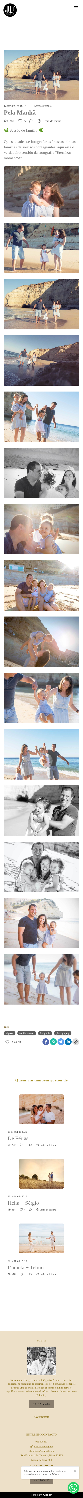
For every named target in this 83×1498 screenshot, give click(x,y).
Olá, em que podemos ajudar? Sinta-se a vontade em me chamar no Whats (45, 1472)
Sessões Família (43, 106)
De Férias (18, 1138)
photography (62, 1033)
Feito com (41, 1494)
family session (26, 1033)
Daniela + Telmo (26, 1267)
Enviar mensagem (43, 1446)
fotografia (45, 1033)
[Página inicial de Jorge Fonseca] (10, 10)
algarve (10, 1033)
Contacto (41, 1480)
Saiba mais (41, 1404)
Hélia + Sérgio (23, 1203)
